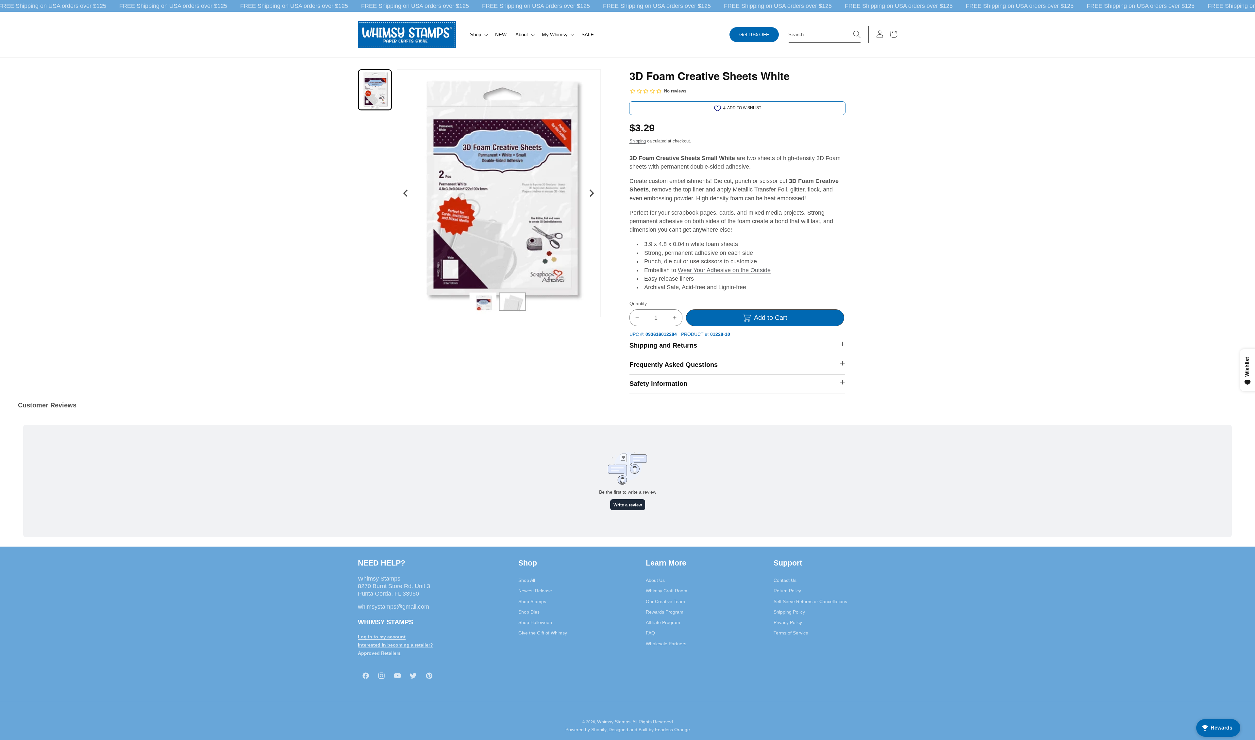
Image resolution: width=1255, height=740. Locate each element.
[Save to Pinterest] (591, 78)
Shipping (637, 141)
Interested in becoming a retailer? (395, 645)
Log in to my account (382, 636)
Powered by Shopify (586, 729)
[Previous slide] (406, 193)
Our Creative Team (665, 601)
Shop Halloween (535, 622)
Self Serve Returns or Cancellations (810, 601)
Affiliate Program (663, 622)
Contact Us (785, 580)
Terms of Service (791, 632)
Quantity (638, 303)
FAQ (650, 632)
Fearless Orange (672, 729)
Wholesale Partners (666, 643)
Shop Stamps (532, 601)
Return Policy (787, 590)
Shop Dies (529, 612)
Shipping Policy (789, 612)
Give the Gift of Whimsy (542, 632)
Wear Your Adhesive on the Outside (724, 270)
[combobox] (825, 34)
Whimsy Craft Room (666, 590)
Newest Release (535, 590)
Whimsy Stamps (613, 721)
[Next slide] (591, 193)
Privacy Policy (788, 622)
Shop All (526, 580)
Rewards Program (664, 612)
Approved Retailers (379, 653)
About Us (655, 580)
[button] (478, 34)
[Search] (857, 34)
